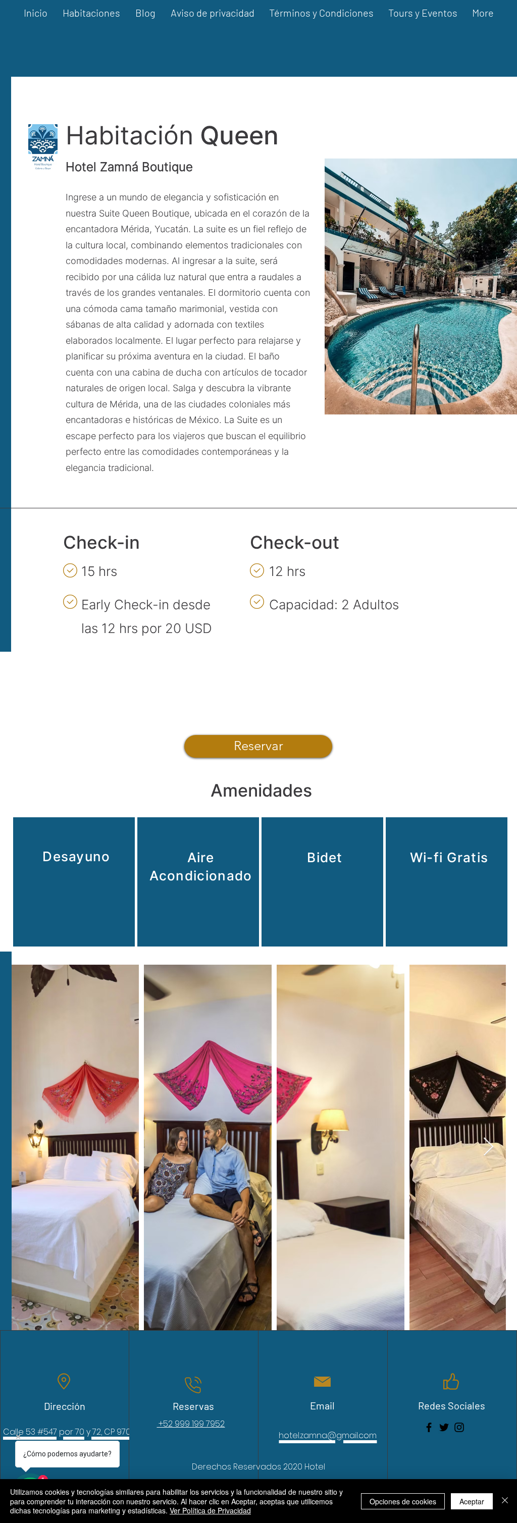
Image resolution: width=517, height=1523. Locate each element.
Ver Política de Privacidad (210, 1510)
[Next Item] (488, 1147)
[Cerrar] (505, 1501)
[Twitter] (444, 1427)
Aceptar (471, 1501)
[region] (74, 882)
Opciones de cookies (403, 1501)
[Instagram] (459, 1427)
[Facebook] (429, 1427)
